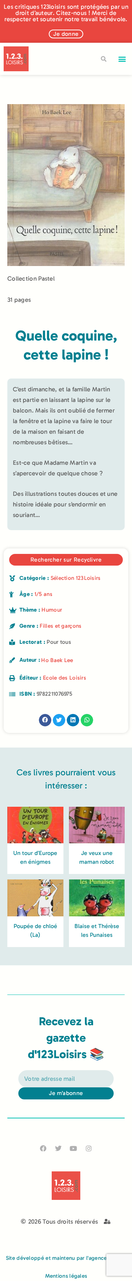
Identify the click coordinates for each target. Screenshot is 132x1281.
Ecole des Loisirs (64, 677)
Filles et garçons (60, 626)
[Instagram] (88, 1148)
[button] (122, 59)
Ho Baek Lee (57, 660)
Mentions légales (66, 1276)
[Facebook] (43, 1148)
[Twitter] (58, 1148)
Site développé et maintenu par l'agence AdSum (66, 1258)
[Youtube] (73, 1148)
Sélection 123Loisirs (76, 578)
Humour (51, 610)
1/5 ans (43, 594)
